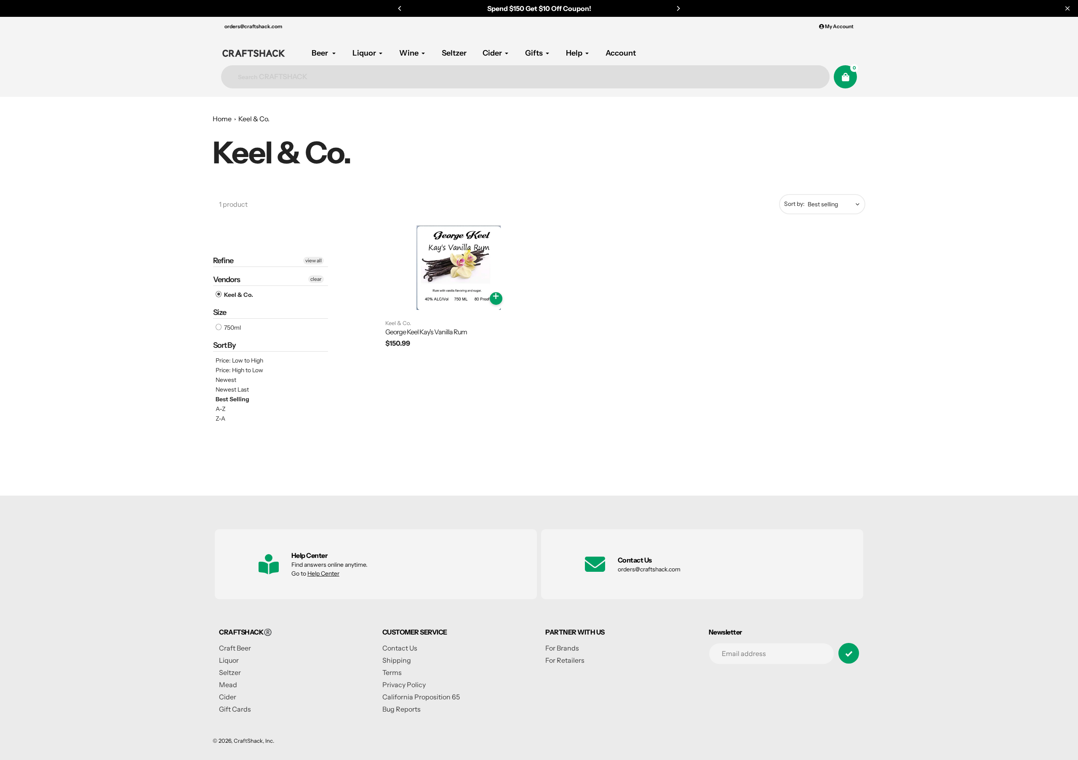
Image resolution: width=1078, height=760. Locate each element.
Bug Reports (401, 709)
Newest (226, 380)
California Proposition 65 (421, 697)
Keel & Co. (254, 119)
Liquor (229, 660)
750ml (232, 327)
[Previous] (400, 8)
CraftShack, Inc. (254, 740)
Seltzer (230, 672)
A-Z (221, 409)
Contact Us (399, 648)
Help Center (323, 573)
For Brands (562, 648)
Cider (227, 697)
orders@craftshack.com (253, 26)
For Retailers (564, 660)
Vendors (226, 279)
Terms (392, 672)
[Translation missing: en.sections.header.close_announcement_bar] (1067, 8)
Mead (228, 684)
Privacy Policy (404, 684)
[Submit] (848, 653)
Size (219, 312)
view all (313, 260)
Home (222, 119)
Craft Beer (235, 648)
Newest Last (232, 389)
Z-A (220, 418)
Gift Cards (235, 709)
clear (316, 279)
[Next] (678, 8)
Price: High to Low (239, 370)
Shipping (396, 660)
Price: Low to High (239, 360)
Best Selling (232, 399)
